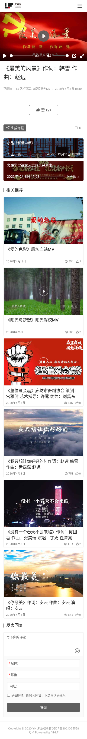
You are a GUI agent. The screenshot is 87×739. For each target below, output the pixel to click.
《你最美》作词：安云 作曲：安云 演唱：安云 (40, 605)
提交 (43, 707)
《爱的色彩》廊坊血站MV (30, 249)
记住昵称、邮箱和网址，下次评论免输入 (37, 695)
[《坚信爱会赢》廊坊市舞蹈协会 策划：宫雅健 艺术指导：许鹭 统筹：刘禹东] (43, 361)
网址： (14, 686)
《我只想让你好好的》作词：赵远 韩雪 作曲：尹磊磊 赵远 (42, 464)
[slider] (21, 56)
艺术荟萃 (25, 88)
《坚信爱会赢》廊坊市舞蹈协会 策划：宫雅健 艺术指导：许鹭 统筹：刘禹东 (42, 393)
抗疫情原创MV (41, 88)
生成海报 (17, 128)
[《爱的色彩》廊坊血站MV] (43, 220)
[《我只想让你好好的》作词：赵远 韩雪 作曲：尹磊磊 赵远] (43, 432)
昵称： (14, 663)
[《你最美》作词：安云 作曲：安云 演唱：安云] (43, 573)
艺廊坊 (7, 88)
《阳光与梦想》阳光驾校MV (32, 320)
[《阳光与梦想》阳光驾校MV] (43, 291)
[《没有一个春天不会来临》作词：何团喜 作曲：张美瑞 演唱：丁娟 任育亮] (43, 503)
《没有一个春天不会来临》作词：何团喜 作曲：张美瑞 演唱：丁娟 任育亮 (41, 534)
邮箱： (14, 675)
